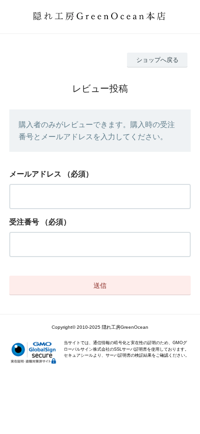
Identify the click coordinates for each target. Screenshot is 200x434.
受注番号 (24, 222)
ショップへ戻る (157, 59)
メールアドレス (35, 174)
